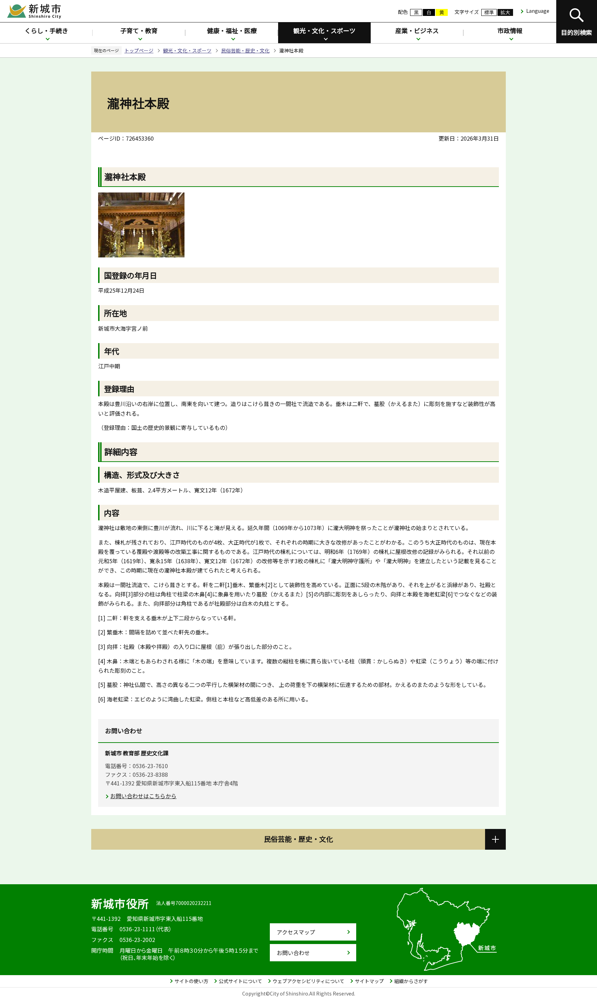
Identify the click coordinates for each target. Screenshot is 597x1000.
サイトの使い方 (191, 981)
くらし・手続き (46, 30)
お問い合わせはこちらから (143, 796)
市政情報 (510, 30)
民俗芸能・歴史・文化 (245, 50)
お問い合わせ (293, 953)
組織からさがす (411, 981)
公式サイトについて (240, 981)
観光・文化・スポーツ (324, 30)
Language (537, 10)
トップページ (138, 50)
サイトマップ (369, 981)
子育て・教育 (139, 30)
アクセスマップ (296, 932)
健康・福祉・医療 (232, 30)
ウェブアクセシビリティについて (308, 981)
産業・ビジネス (417, 30)
